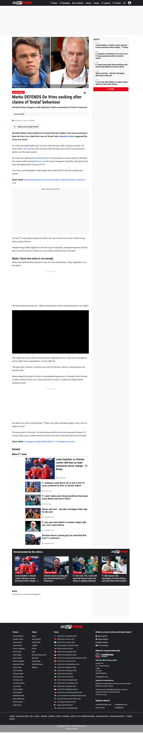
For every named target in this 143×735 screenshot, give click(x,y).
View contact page (101, 694)
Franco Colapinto (19, 648)
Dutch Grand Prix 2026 (65, 674)
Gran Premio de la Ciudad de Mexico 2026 (71, 695)
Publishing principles (88, 716)
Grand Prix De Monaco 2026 (67, 655)
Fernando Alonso (19, 683)
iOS (78, 716)
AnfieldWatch (119, 708)
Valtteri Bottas (18, 702)
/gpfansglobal (102, 636)
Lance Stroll (17, 686)
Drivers (88, 3)
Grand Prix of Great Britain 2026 (68, 664)
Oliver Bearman (18, 677)
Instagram (65, 716)
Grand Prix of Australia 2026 (67, 636)
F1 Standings (65, 3)
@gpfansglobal (102, 639)
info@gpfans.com (102, 677)
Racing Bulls (36, 661)
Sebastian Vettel (66, 136)
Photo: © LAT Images (20, 86)
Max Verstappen (18, 661)
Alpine (34, 636)
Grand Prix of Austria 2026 (66, 661)
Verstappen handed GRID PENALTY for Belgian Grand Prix (49, 441)
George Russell (18, 674)
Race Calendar (77, 3)
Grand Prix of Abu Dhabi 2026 (67, 708)
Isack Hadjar (17, 655)
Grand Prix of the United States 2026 (69, 692)
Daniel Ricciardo (42, 158)
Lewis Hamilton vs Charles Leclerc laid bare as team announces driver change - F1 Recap (112, 46)
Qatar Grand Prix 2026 (65, 705)
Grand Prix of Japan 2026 (66, 642)
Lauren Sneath (19, 114)
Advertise (44, 716)
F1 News (54, 3)
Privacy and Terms (22, 716)
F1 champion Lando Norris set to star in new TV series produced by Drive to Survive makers (111, 56)
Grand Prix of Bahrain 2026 (66, 686)
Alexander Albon (18, 664)
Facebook (51, 716)
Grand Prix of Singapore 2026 (67, 689)
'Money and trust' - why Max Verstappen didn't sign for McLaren (110, 74)
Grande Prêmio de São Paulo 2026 (69, 699)
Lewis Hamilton (18, 636)
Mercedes (62, 432)
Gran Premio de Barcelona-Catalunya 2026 (72, 658)
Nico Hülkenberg (18, 699)
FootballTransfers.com (103, 704)
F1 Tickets (117, 3)
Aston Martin (36, 639)
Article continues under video (50, 189)
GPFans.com (100, 708)
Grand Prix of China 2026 (66, 639)
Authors (12, 716)
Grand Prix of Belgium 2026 (66, 667)
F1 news (111, 89)
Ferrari (34, 648)
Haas (34, 652)
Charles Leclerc (18, 639)
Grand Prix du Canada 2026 (66, 652)
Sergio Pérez (17, 705)
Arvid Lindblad (18, 689)
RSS (31, 716)
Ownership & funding (116, 716)
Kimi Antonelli (17, 670)
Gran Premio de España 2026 (67, 680)
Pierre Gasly (17, 652)
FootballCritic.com (121, 704)
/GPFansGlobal (102, 645)
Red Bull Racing (37, 664)
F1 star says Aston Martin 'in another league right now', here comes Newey (112, 83)
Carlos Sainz (17, 667)
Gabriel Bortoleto (19, 695)
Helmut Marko (18, 92)
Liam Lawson (17, 658)
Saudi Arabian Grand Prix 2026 (67, 645)
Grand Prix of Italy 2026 (65, 677)
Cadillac (34, 645)
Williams (35, 667)
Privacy (12, 719)
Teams (96, 3)
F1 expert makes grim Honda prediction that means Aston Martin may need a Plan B (111, 66)
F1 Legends (105, 3)
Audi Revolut (36, 642)
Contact (37, 716)
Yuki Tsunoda (28, 149)
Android (73, 716)
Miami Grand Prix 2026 (65, 648)
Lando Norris (17, 642)
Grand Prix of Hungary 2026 (67, 670)
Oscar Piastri (17, 645)
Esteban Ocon (18, 680)
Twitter (58, 716)
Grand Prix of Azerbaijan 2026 (67, 683)
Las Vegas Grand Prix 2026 (66, 702)
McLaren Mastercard (39, 655)
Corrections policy (102, 716)
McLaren (38, 161)
